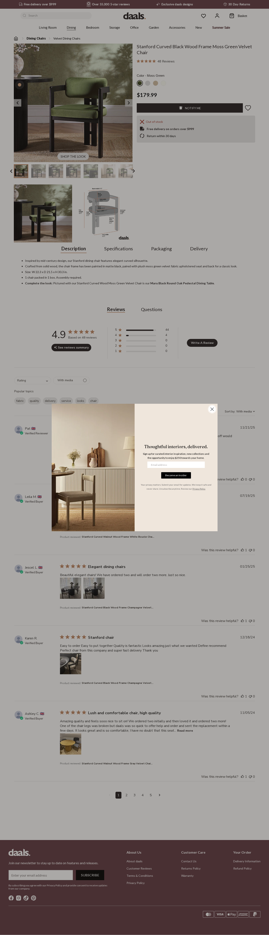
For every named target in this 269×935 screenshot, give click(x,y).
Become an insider (176, 475)
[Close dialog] (212, 409)
